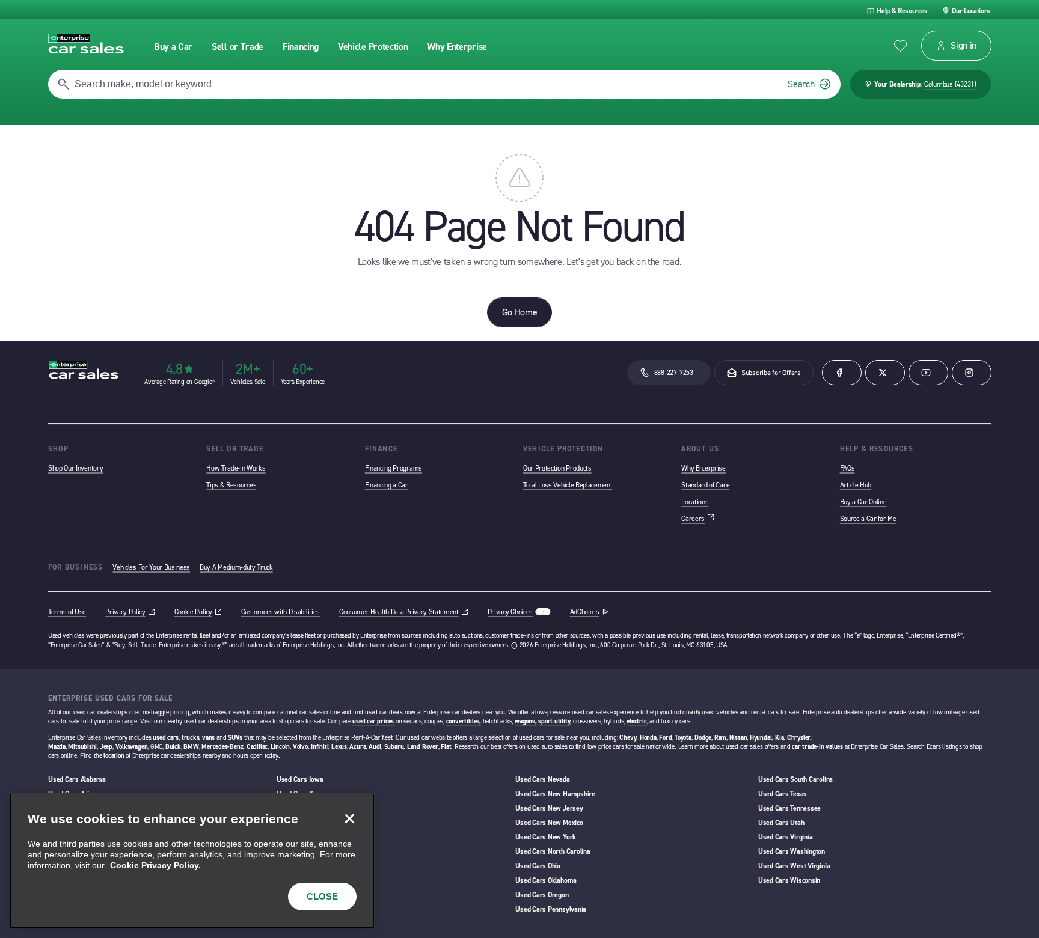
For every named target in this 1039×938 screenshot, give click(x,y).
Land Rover (422, 746)
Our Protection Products (557, 468)
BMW (190, 746)
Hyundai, (761, 737)
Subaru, (394, 746)
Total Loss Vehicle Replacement (567, 485)
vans (208, 737)
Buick (173, 746)
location (113, 755)
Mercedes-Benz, (223, 746)
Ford (665, 737)
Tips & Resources (231, 485)
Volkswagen (131, 746)
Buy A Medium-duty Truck (236, 567)
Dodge (702, 737)
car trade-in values (817, 746)
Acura (357, 746)
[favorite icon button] (900, 46)
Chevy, (628, 737)
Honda (648, 737)
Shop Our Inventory (75, 468)
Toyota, (684, 737)
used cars (166, 737)
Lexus (339, 746)
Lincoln (280, 746)
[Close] (349, 818)
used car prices (373, 721)
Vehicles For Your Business (151, 567)
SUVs (235, 737)
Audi (375, 746)
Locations (694, 502)
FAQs (847, 468)
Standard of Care (705, 485)
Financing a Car (386, 485)
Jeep (106, 746)
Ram (720, 737)
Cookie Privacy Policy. (155, 865)
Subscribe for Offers (771, 372)
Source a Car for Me (868, 518)
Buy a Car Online (863, 502)
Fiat (446, 746)
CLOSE (322, 896)
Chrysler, (799, 737)
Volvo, (301, 746)
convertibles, (463, 721)
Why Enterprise (703, 468)
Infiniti (319, 746)
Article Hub (855, 485)
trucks (191, 737)
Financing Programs (393, 468)
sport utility (554, 721)
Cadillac (257, 746)
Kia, (780, 737)
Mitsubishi (82, 746)
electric (636, 721)
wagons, (525, 721)
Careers (697, 518)
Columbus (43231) (950, 84)
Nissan (738, 737)
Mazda (57, 746)
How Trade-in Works (235, 468)
